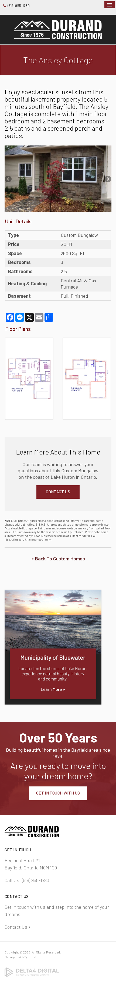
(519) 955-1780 (19, 6)
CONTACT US (58, 491)
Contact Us (16, 927)
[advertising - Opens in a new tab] (53, 647)
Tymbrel (30, 957)
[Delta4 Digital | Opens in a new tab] (32, 972)
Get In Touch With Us (58, 792)
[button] (29, 378)
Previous (9, 179)
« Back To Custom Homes (58, 558)
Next (107, 179)
